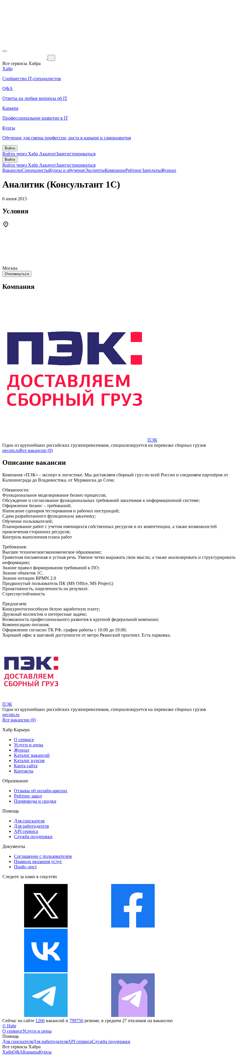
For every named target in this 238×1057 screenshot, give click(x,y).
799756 (76, 1020)
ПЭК (152, 439)
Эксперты (95, 170)
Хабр (7, 1051)
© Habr (9, 1025)
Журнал (168, 170)
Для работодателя (31, 826)
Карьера (31, 1051)
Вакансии (12, 170)
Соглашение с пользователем (43, 856)
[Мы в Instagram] (132, 970)
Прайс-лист (25, 866)
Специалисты (35, 170)
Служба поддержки (33, 836)
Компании (115, 170)
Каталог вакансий (32, 755)
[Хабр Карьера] (25, 57)
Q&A (17, 1051)
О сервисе (24, 739)
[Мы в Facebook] (132, 925)
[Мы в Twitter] (45, 925)
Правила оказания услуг (38, 861)
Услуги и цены (28, 744)
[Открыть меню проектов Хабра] (4, 51)
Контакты (23, 770)
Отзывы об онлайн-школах (40, 790)
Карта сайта (25, 765)
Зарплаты (151, 170)
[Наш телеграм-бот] (132, 1015)
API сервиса (26, 831)
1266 (40, 1020)
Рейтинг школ (28, 795)
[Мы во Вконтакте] (45, 970)
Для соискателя (29, 820)
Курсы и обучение (67, 170)
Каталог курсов (29, 760)
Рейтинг (133, 170)
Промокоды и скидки (35, 801)
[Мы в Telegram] (45, 1015)
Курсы (45, 1051)
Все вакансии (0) (36, 450)
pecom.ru (10, 450)
